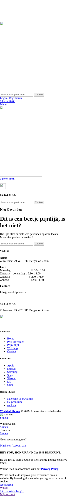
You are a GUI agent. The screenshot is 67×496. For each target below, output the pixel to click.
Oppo (10, 384)
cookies (11, 405)
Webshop (12, 348)
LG (9, 381)
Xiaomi (11, 378)
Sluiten (4, 417)
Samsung (12, 371)
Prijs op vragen (15, 341)
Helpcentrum (14, 401)
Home (10, 338)
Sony (10, 375)
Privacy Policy (49, 468)
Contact (11, 351)
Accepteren (6, 484)
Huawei (11, 368)
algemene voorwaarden (20, 398)
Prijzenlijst (13, 344)
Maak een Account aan (13, 445)
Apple (10, 365)
